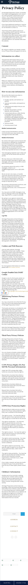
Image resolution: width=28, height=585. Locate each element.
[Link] (14, 2)
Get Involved (14, 547)
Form (24, 572)
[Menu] (2, 2)
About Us (14, 554)
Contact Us (5, 572)
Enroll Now (7, 583)
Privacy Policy (9, 572)
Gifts (14, 556)
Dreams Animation (18, 578)
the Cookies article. (14, 267)
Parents (14, 543)
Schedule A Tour (21, 583)
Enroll (22, 572)
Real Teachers (14, 552)
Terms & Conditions (16, 572)
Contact (14, 551)
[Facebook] (12, 537)
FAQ (14, 549)
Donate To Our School (14, 541)
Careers (14, 545)
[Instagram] (15, 537)
